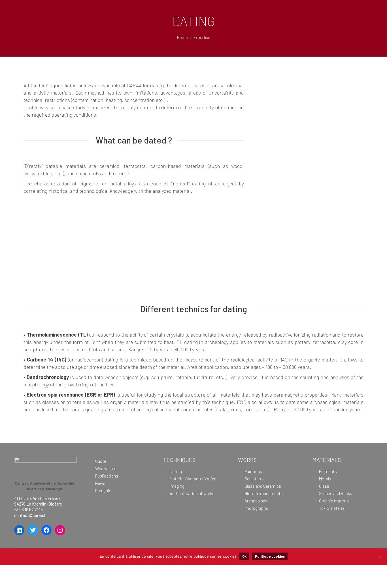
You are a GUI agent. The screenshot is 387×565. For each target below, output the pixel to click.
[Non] (380, 557)
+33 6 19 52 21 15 (28, 509)
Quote (100, 461)
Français (103, 490)
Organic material (334, 500)
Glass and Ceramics (262, 486)
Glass (324, 486)
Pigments (328, 471)
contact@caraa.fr (30, 515)
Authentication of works (192, 493)
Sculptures (254, 478)
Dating (176, 471)
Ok (244, 556)
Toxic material (332, 508)
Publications (106, 475)
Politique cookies (270, 556)
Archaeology (255, 500)
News (100, 483)
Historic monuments (263, 493)
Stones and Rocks (335, 493)
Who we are (105, 468)
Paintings (253, 471)
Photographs (256, 508)
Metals (325, 478)
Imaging (177, 486)
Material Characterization (193, 478)
